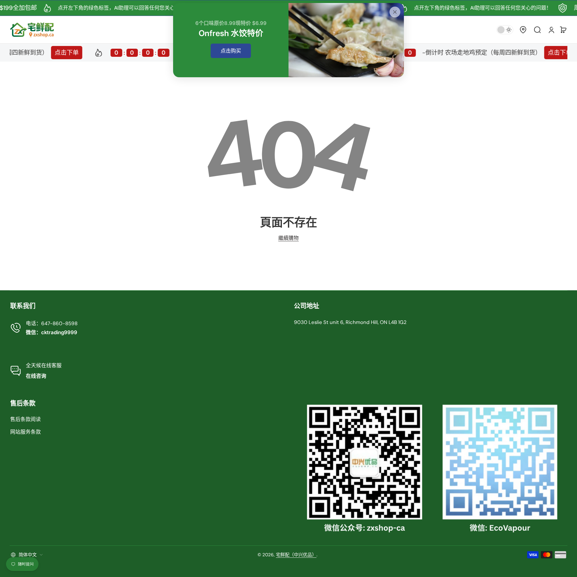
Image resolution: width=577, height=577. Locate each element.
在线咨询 (36, 376)
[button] (523, 29)
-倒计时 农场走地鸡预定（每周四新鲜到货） (437, 52)
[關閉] (394, 12)
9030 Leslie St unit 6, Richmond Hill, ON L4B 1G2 (350, 322)
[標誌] (32, 29)
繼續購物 (288, 238)
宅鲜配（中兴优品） (296, 555)
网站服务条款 (25, 432)
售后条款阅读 (25, 419)
